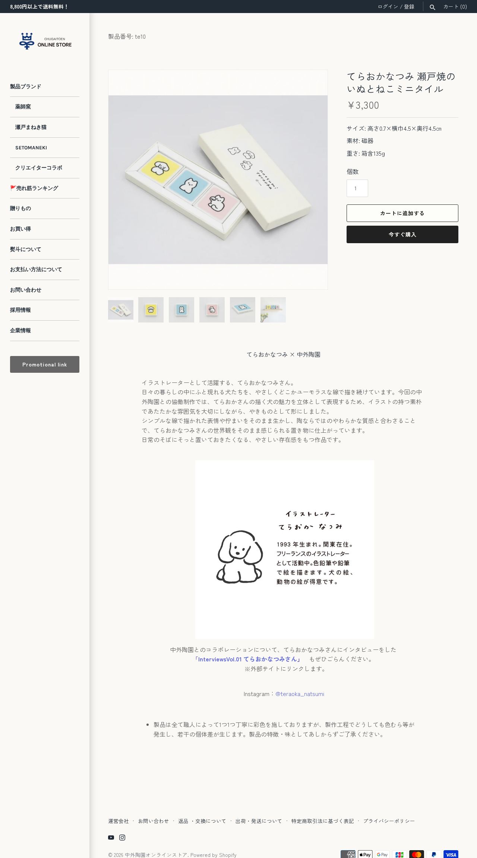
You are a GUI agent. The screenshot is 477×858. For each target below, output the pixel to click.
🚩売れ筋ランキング (34, 188)
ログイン (388, 6)
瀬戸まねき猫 (28, 127)
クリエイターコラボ (36, 168)
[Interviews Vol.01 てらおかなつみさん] (306, 658)
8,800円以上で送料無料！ (39, 6)
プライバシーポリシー (389, 820)
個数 (352, 171)
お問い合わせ (25, 290)
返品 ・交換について (202, 820)
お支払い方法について (36, 269)
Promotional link (44, 364)
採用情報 (20, 310)
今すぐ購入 (403, 234)
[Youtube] (111, 838)
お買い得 (20, 229)
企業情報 (20, 330)
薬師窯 (20, 106)
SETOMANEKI (28, 147)
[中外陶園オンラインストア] (44, 41)
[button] (312, 274)
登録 (409, 6)
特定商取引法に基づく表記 (322, 820)
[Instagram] (122, 838)
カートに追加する (402, 213)
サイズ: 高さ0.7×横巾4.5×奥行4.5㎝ (394, 128)
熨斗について (25, 249)
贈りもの (20, 208)
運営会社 (118, 820)
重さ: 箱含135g (366, 153)
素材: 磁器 (360, 140)
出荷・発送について (259, 820)
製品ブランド (25, 86)
